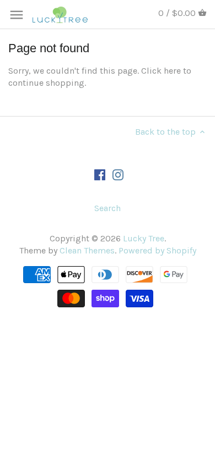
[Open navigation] (16, 15)
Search (107, 208)
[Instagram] (117, 174)
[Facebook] (99, 174)
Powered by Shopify (157, 250)
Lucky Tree (143, 238)
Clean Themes (87, 250)
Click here (161, 70)
